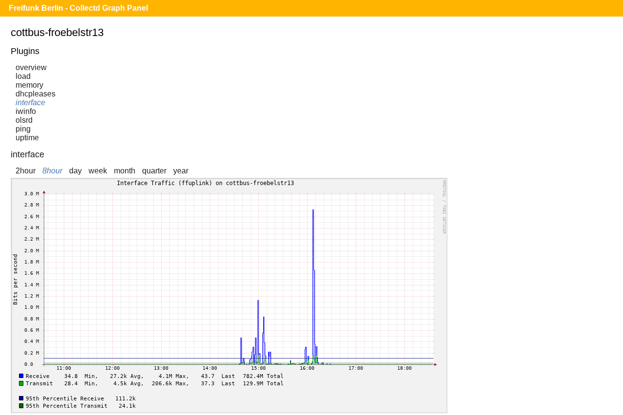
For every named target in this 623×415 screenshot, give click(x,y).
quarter (154, 171)
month (124, 171)
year (180, 171)
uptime (27, 137)
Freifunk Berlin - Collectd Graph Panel (78, 8)
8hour (52, 171)
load (23, 76)
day (75, 171)
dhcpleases (35, 94)
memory (29, 85)
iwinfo (26, 111)
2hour (26, 171)
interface (30, 102)
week (98, 171)
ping (23, 129)
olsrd (24, 120)
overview (31, 67)
